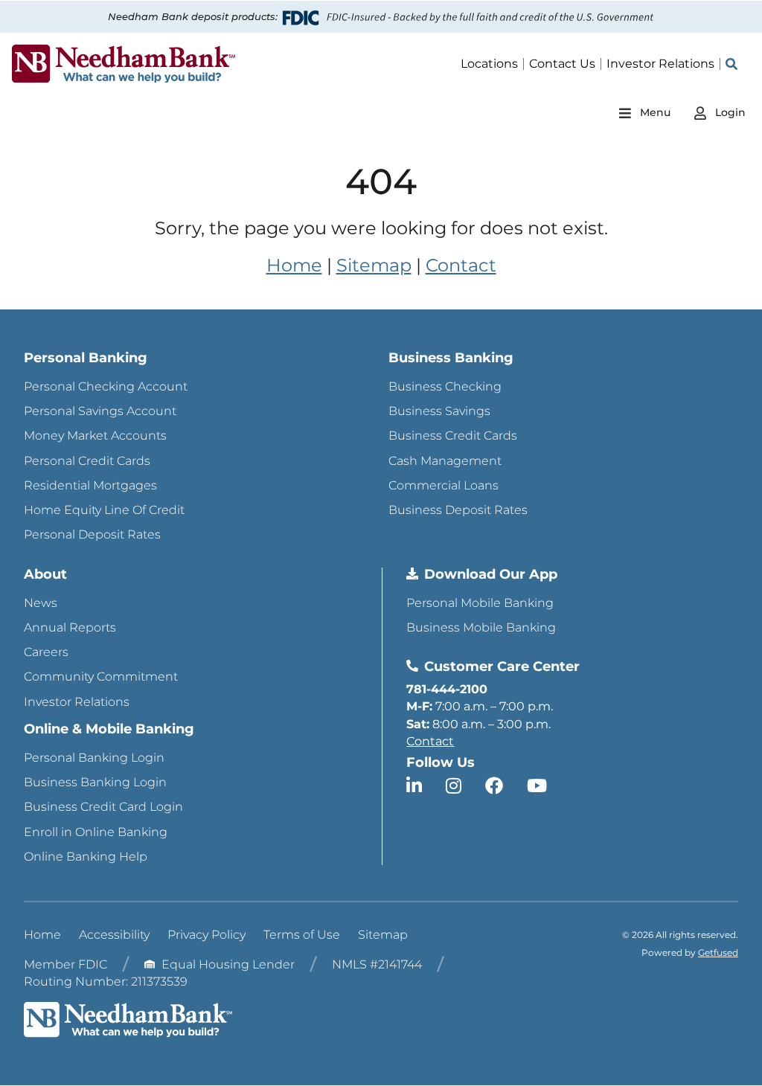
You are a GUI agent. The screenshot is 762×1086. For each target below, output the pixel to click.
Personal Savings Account (100, 411)
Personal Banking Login (94, 758)
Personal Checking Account (106, 386)
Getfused (718, 952)
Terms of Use (301, 935)
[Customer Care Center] (412, 666)
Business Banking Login (95, 782)
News (40, 603)
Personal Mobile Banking (480, 603)
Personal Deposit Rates (92, 534)
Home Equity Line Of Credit (104, 510)
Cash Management (445, 461)
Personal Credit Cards (87, 461)
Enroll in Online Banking (95, 832)
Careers (46, 652)
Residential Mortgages (90, 485)
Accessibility (114, 935)
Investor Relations (76, 701)
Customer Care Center (502, 666)
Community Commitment (101, 676)
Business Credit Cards (452, 435)
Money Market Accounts (95, 435)
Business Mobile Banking (481, 627)
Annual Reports (70, 627)
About (45, 574)
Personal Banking (85, 358)
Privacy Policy (206, 935)
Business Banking (450, 358)
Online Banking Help (85, 856)
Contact (461, 265)
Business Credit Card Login (103, 807)
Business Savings (439, 411)
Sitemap (374, 265)
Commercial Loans (443, 485)
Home (294, 265)
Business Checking (445, 386)
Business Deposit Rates (458, 510)
